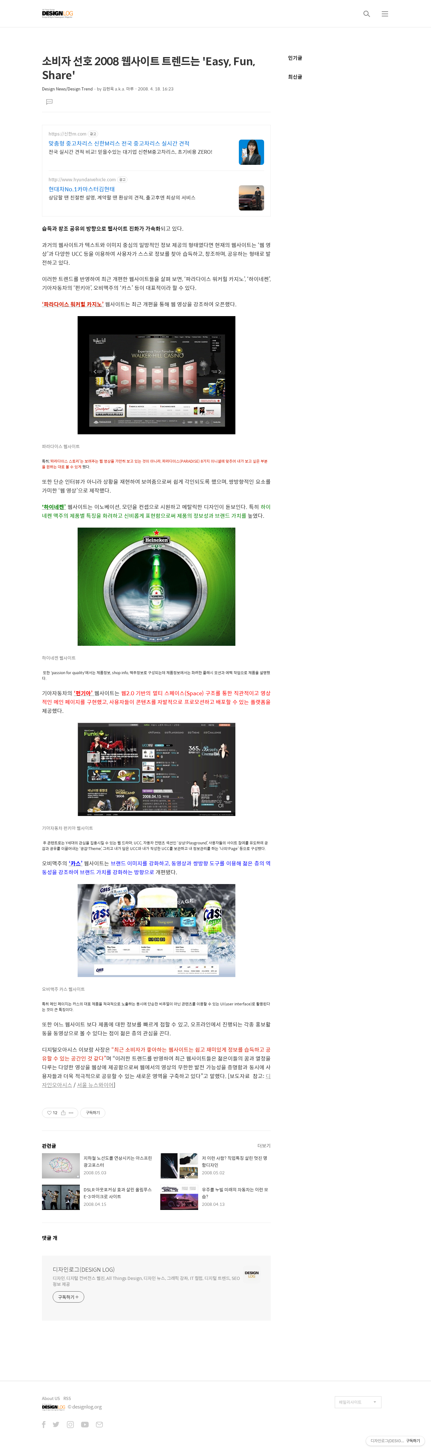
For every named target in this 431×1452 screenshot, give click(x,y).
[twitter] (56, 1425)
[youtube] (85, 1425)
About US (51, 1398)
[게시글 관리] (71, 1113)
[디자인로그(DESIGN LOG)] (58, 13)
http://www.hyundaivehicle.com (82, 179)
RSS (67, 1398)
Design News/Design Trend (67, 88)
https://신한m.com (67, 133)
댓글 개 (49, 1238)
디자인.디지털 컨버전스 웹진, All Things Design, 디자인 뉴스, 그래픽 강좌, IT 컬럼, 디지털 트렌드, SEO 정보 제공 (146, 1281)
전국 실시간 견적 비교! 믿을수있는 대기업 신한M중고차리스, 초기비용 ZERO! (130, 151)
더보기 (264, 1145)
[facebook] (43, 1425)
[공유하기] (63, 1113)
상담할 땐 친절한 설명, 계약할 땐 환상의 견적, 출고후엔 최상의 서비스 (122, 197)
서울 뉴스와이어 (95, 1085)
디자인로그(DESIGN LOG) (84, 1269)
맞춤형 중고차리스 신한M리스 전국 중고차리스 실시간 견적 (119, 143)
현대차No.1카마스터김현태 (82, 189)
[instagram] (70, 1425)
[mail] (99, 1425)
